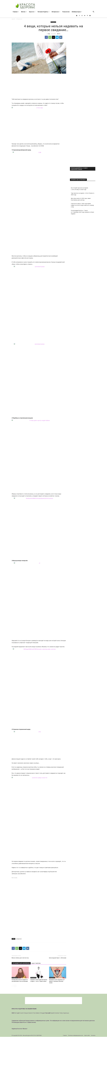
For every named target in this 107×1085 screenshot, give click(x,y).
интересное (19, 938)
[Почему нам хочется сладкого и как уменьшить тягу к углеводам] (20, 972)
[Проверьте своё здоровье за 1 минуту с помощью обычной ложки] (57, 972)
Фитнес (23, 12)
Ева (49, 33)
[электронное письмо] (53, 37)
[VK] (60, 37)
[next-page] (15, 986)
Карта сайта (87, 1035)
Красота (31, 12)
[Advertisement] (39, 87)
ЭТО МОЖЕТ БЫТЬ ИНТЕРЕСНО (21, 963)
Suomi (21, 1013)
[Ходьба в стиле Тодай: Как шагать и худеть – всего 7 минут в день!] (38, 972)
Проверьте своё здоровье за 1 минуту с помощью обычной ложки (57, 981)
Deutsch (30, 1013)
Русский (47, 1013)
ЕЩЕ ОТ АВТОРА (36, 963)
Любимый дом (76, 12)
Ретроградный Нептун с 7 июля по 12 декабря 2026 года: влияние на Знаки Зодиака (82, 212)
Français (26, 1013)
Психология (65, 12)
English (18, 1013)
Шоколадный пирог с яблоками (57, 958)
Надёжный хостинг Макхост (19, 1028)
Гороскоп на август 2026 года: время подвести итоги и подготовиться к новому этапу (82, 205)
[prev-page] (13, 986)
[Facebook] (79, 15)
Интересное (55, 12)
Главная (15, 12)
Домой (13, 19)
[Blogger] (77, 15)
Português (42, 1013)
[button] (93, 12)
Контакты (93, 1035)
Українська (66, 1013)
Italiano (38, 1013)
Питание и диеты (43, 12)
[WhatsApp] (49, 37)
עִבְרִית (34, 1013)
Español (53, 1013)
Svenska (57, 1013)
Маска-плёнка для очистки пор (20, 958)
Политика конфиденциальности (75, 1035)
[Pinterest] (87, 15)
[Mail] (85, 15)
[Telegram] (90, 15)
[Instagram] (82, 15)
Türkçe (61, 1013)
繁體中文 (14, 1013)
